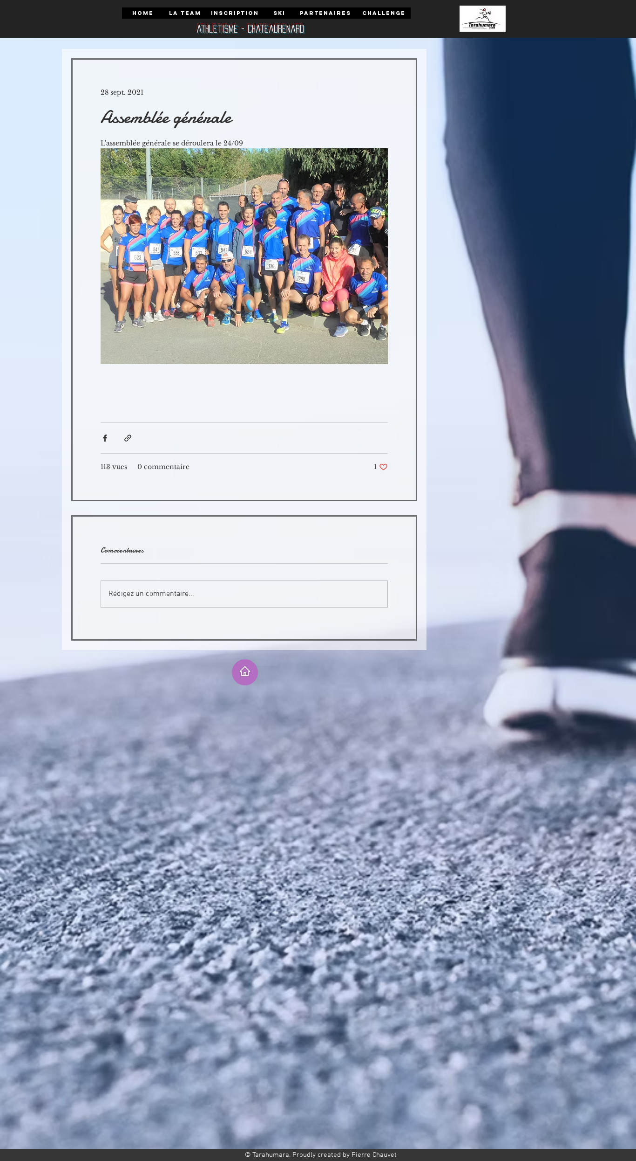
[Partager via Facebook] (105, 438)
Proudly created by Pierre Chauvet (344, 1155)
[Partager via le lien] (127, 438)
